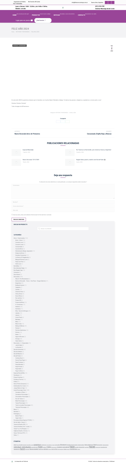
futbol (95, 445)
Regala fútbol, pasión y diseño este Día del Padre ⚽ (91, 159)
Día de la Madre (18, 351)
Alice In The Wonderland (21, 278)
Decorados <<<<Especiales (21, 343)
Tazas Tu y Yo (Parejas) (20, 428)
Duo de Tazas (19, 398)
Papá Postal (18, 366)
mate (40, 447)
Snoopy (17, 338)
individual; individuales (22, 447)
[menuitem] (21, 13)
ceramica (37, 445)
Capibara (17, 287)
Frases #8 (18, 300)
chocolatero (49, 444)
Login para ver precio (24, 20)
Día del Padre (17, 356)
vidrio (78, 449)
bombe (21, 444)
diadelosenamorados (72, 444)
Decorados (17, 276)
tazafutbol (87, 447)
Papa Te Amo (19, 371)
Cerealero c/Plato (20, 392)
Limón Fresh (18, 317)
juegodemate (34, 447)
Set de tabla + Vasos (19, 422)
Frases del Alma (19, 302)
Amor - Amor (19, 240)
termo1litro (55, 449)
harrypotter (99, 444)
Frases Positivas (18, 377)
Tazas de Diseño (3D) (19, 424)
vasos (68, 449)
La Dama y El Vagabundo (22, 257)
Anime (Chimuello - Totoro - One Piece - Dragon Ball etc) (30, 281)
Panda (17, 328)
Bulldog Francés (19, 285)
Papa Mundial (19, 364)
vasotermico (73, 449)
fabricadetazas (89, 445)
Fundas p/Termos (18, 379)
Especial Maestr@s (28, 150)
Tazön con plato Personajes (22, 405)
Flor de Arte (18, 298)
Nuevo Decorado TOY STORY (31, 159)
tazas (92, 446)
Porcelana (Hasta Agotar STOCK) (23, 420)
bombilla (24, 444)
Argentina (18, 283)
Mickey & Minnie (19, 326)
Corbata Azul (19, 358)
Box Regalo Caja (18, 270)
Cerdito (17, 289)
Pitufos (17, 332)
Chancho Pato (19, 291)
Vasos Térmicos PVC (19, 433)
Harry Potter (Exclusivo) (20, 383)
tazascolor (97, 447)
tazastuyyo (17, 449)
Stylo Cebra (18, 341)
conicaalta (57, 444)
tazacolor (81, 447)
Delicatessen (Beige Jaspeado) (23, 251)
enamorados (81, 444)
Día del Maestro (18, 353)
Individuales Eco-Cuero (20, 386)
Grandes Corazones (20, 255)
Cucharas (16, 272)
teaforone (40, 449)
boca (18, 444)
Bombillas (16, 266)
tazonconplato (34, 449)
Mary (16, 321)
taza (72, 446)
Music (15, 409)
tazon (22, 449)
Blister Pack (18, 416)
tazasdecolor (104, 447)
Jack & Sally (18, 345)
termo (49, 449)
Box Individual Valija (19, 268)
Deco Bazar (17, 274)
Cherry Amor (18, 293)
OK (78, 3)
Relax (16, 334)
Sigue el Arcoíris (19, 336)
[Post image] (16, 152)
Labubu (17, 313)
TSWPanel (111, 461)
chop (53, 444)
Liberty (17, 315)
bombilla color (30, 444)
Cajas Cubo (18, 418)
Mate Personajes (20, 401)
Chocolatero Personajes (21, 396)
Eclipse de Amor (19, 253)
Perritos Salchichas (20, 330)
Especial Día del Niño (19, 373)
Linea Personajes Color (20, 390)
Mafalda (17, 319)
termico (46, 449)
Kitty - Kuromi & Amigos (21, 311)
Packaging (16, 413)
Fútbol (15, 381)
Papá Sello (18, 368)
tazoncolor (27, 449)
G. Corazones (19, 304)
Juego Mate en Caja (19, 388)
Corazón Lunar (19, 244)
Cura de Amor (19, 249)
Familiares (16, 375)
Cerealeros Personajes (21, 394)
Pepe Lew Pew (19, 261)
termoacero (60, 449)
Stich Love (18, 264)
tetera (65, 449)
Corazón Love (19, 242)
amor (15, 445)
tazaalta (77, 447)
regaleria (59, 447)
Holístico (17, 306)
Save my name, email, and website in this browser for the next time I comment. (32, 214)
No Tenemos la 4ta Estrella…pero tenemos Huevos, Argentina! (93, 150)
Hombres (17, 308)
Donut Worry (18, 296)
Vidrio (15, 435)
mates (49, 447)
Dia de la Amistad (18, 349)
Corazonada (18, 246)
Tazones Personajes (20, 407)
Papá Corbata (19, 362)
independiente (105, 444)
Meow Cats (18, 323)
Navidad (16, 411)
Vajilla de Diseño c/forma (20, 431)
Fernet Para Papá (20, 360)
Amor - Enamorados (19, 238)
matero (44, 447)
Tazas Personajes (20, 403)
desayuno (63, 445)
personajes (54, 447)
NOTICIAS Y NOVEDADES (19, 45)
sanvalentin (66, 447)
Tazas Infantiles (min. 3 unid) (21, 426)
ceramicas (43, 444)
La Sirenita (18, 347)
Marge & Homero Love (21, 259)
